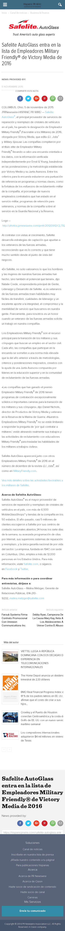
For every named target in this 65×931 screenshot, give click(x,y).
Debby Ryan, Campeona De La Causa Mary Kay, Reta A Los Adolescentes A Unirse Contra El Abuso (48, 620)
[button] (60, 4)
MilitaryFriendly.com (24, 471)
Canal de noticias (32, 849)
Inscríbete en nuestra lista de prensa (32, 854)
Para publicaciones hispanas (32, 865)
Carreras (33, 897)
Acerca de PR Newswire (32, 876)
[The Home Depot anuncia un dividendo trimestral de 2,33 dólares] (10, 683)
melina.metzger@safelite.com (27, 598)
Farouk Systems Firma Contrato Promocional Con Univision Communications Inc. (14, 620)
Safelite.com (31, 564)
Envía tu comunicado (32, 911)
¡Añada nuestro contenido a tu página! (32, 860)
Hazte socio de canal (32, 892)
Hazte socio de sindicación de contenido (32, 887)
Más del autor (11, 642)
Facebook (11, 569)
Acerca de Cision (32, 881)
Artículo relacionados (15, 637)
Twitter (24, 569)
